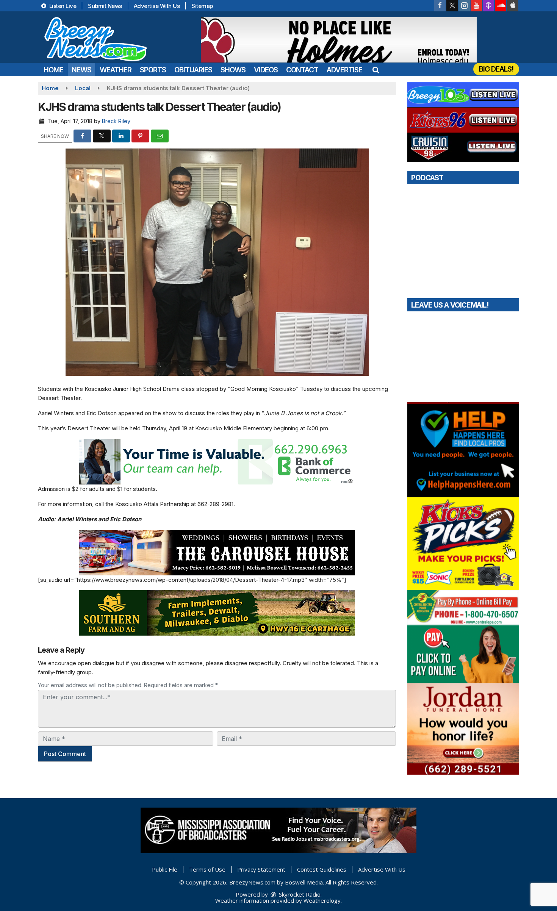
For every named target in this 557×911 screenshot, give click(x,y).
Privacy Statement (261, 869)
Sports (153, 70)
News (81, 70)
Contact (302, 70)
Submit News (105, 5)
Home (53, 70)
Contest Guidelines (321, 869)
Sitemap (202, 5)
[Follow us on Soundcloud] (500, 5)
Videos (266, 70)
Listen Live (62, 5)
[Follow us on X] (452, 5)
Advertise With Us (157, 5)
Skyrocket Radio (299, 894)
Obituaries (193, 70)
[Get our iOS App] (512, 5)
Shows (233, 70)
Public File (164, 869)
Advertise (344, 70)
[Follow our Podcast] (488, 5)
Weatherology (322, 900)
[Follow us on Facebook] (440, 5)
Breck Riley (116, 121)
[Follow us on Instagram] (464, 5)
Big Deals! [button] (496, 69)
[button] (376, 70)
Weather (115, 70)
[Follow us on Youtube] (476, 5)
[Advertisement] (339, 40)
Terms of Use (207, 869)
